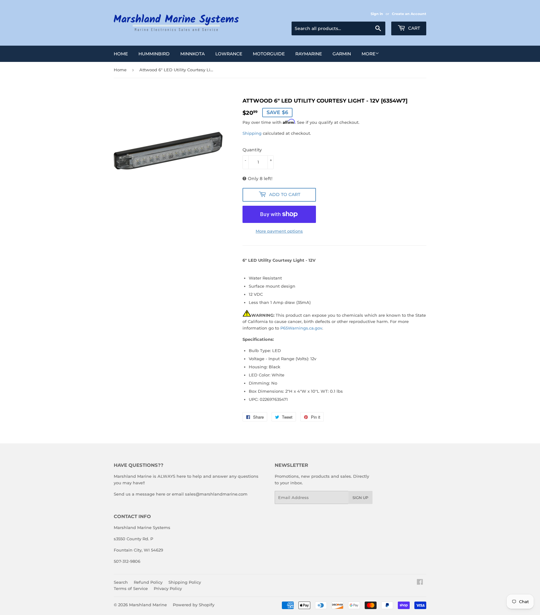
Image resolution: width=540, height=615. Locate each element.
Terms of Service (131, 588)
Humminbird (154, 54)
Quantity (252, 150)
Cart (413, 28)
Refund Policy (148, 582)
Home (121, 54)
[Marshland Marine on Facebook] (420, 582)
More (368, 54)
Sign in (377, 14)
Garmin (341, 54)
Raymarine (308, 54)
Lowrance (228, 54)
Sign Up (360, 497)
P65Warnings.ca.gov (301, 327)
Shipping (252, 133)
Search (121, 582)
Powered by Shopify (193, 604)
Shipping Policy (184, 582)
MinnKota (192, 54)
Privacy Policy (168, 588)
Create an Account (409, 14)
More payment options (279, 231)
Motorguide (269, 54)
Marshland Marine (148, 604)
